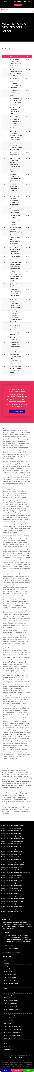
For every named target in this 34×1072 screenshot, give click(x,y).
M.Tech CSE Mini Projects (10, 980)
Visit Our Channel (17, 411)
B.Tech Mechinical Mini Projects (12, 1026)
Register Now (17, 1070)
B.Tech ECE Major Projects (10, 995)
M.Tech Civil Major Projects (11, 1024)
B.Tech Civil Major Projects (11, 1017)
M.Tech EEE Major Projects (11, 1009)
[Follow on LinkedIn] (13, 951)
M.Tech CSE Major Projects (11, 983)
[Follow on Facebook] (3, 951)
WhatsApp (29, 1070)
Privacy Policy (7, 1046)
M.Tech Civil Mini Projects (10, 1021)
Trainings (6, 966)
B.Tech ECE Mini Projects (10, 992)
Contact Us (6, 963)
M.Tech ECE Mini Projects (10, 997)
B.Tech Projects (8, 969)
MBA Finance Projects (9, 1044)
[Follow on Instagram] (9, 951)
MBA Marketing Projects (10, 1038)
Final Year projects (8, 986)
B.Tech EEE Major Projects (10, 1003)
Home (5, 960)
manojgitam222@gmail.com (12, 948)
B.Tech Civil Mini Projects (10, 1015)
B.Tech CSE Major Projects (10, 977)
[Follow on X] (6, 951)
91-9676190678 (9, 945)
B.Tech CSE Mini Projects (10, 974)
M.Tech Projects (8, 971)
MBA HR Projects (8, 1041)
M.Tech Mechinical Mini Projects (12, 1035)
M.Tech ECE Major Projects (11, 1000)
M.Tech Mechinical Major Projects (13, 1032)
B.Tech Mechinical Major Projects (12, 1029)
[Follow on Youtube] (16, 951)
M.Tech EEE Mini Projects (10, 1012)
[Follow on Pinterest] (19, 951)
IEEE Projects (7, 989)
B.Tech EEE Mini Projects (10, 1006)
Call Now (5, 1070)
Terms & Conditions (9, 1049)
